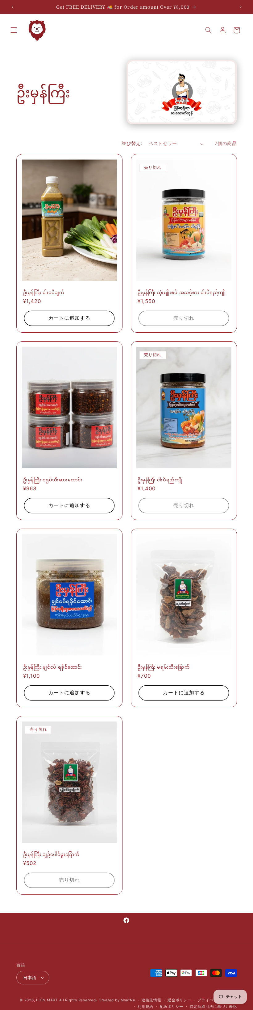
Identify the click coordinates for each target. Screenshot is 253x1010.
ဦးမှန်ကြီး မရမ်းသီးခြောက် (163, 667)
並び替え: (132, 143)
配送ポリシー (171, 1006)
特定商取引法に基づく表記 (213, 1006)
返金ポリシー (179, 1000)
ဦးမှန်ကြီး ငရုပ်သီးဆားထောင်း (52, 479)
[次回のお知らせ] (240, 7)
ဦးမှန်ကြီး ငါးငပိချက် (43, 292)
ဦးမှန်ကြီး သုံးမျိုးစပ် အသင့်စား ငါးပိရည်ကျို (182, 292)
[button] (13, 30)
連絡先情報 (151, 1000)
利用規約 (145, 1006)
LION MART (47, 1000)
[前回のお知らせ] (12, 7)
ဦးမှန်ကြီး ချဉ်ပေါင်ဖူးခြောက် (51, 854)
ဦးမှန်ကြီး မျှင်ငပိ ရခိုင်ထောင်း (52, 667)
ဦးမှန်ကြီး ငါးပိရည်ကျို (160, 479)
